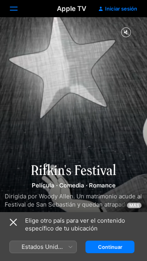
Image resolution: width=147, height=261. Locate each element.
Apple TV (71, 9)
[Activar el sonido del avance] (125, 33)
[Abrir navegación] (18, 8)
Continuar (110, 247)
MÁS (134, 205)
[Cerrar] (13, 222)
